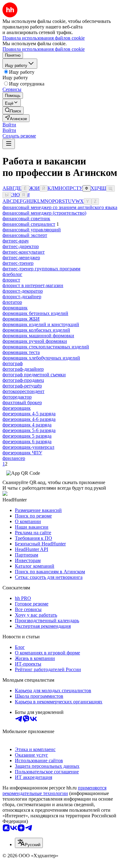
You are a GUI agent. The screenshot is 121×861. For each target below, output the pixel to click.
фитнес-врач (15, 240)
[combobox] (29, 843)
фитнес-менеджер (21, 257)
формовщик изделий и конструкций (40, 324)
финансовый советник (26, 218)
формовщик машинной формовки (38, 335)
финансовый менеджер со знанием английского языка (59, 207)
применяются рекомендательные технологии (54, 790)
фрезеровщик (16, 408)
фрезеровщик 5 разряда (27, 436)
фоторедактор (17, 397)
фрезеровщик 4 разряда (27, 424)
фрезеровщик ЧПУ (22, 452)
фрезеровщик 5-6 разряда (29, 430)
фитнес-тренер (18, 263)
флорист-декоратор (22, 291)
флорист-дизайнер (21, 296)
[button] (9, 124)
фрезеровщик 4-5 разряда (29, 413)
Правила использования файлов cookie (43, 49)
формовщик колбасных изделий (36, 330)
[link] (13, 110)
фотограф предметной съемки (34, 374)
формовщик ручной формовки (34, 341)
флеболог (12, 274)
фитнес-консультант (23, 252)
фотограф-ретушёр (22, 385)
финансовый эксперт (24, 235)
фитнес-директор (20, 246)
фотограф (12, 363)
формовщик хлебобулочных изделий (41, 358)
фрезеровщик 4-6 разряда (29, 419)
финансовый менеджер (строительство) (44, 213)
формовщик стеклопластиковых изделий (45, 346)
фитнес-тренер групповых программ (41, 268)
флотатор (12, 302)
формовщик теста (21, 352)
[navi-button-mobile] (8, 144)
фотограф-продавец (23, 380)
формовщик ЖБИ (21, 318)
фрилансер (13, 458)
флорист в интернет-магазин (32, 285)
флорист (11, 279)
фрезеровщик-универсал (28, 447)
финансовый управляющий (31, 229)
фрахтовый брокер (22, 402)
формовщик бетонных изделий (35, 313)
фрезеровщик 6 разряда (27, 441)
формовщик (15, 307)
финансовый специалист (28, 224)
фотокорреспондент (23, 391)
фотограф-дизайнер (23, 369)
